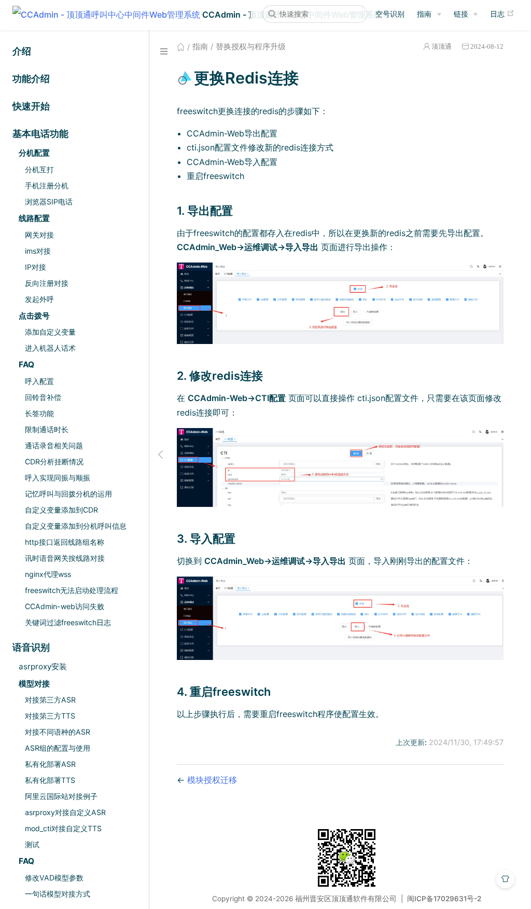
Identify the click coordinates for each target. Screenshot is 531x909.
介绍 (21, 51)
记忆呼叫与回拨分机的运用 (68, 493)
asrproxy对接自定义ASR (65, 812)
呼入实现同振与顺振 (57, 477)
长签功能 (39, 413)
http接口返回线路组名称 (64, 542)
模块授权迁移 (212, 780)
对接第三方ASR (50, 699)
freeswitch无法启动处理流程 (71, 590)
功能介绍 (31, 78)
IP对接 (35, 267)
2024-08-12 (487, 46)
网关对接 (39, 234)
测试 (32, 844)
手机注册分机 (46, 185)
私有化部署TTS (50, 780)
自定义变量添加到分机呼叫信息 (76, 525)
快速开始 (31, 106)
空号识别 (389, 13)
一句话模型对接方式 (57, 893)
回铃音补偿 (43, 397)
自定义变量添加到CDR (61, 509)
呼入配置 (39, 381)
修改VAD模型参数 (54, 877)
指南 (424, 13)
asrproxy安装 (43, 666)
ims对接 (38, 250)
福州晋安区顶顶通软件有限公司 (346, 898)
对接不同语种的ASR (57, 731)
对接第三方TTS (50, 715)
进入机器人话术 (50, 347)
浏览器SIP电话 (49, 201)
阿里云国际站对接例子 (61, 796)
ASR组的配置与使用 (57, 747)
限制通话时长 (46, 429)
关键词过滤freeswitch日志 (68, 622)
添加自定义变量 (50, 331)
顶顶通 (441, 46)
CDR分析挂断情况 (54, 461)
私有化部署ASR (50, 764)
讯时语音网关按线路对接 (65, 558)
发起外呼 (39, 299)
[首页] (181, 47)
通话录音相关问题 (54, 445)
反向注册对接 (46, 283)
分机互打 (39, 169)
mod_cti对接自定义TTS (63, 828)
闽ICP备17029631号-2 (444, 898)
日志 (502, 13)
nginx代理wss (48, 574)
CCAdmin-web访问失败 (64, 606)
